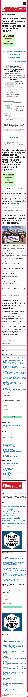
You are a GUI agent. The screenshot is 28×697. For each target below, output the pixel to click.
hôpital (3, 514)
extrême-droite (17, 510)
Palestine (5, 521)
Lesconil (5, 516)
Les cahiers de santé (7, 474)
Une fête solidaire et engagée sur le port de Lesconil (14, 376)
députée (7, 144)
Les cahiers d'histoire (8, 473)
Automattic (4, 695)
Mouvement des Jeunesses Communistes (12, 451)
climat (24, 506)
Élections (8, 143)
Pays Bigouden (14, 521)
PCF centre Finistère (7, 454)
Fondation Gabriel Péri (8, 434)
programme (9, 523)
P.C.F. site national (7, 452)
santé (24, 523)
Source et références (20, 61)
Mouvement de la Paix (6, 518)
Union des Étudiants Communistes (10, 456)
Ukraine (19, 525)
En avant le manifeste (7, 445)
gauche (11, 144)
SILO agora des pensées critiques (10, 478)
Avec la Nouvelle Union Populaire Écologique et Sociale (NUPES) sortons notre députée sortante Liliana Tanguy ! (14, 24)
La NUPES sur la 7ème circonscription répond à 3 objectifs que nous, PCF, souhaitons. (13, 219)
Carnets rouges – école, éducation (10, 463)
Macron (21, 515)
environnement (4, 509)
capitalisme (18, 506)
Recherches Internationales (9, 477)
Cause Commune (6, 464)
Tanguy (23, 144)
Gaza (21, 512)
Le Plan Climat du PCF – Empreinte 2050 (12, 383)
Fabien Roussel (7, 512)
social (12, 525)
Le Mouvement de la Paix (8, 428)
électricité (11, 526)
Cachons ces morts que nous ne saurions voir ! (13, 385)
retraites (18, 523)
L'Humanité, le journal (8, 468)
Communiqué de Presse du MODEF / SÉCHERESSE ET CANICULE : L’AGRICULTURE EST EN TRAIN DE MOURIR (14, 373)
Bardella (6, 506)
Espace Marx (6, 426)
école (7, 526)
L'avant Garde (6, 467)
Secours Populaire (6, 525)
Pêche (13, 523)
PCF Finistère (6, 455)
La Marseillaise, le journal (8, 469)
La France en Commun (8, 449)
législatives (15, 144)
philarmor (15, 293)
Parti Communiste (10, 342)
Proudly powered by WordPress (9, 694)
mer (24, 515)
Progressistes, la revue (8, 475)
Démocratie (8, 209)
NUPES (20, 144)
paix (18, 518)
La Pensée (5, 470)
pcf (18, 295)
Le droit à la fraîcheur (8, 384)
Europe (10, 510)
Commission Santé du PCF (8, 444)
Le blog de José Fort (7, 437)
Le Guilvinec (13, 514)
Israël (7, 514)
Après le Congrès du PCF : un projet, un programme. (14, 377)
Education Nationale (18, 508)
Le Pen (19, 514)
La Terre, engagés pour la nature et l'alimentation (14, 472)
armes (3, 506)
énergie (16, 526)
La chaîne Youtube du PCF (8, 448)
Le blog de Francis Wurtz (8, 436)
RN (22, 523)
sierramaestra (16, 142)
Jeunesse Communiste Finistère (10, 446)
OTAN (15, 518)
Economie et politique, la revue (10, 466)
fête (14, 512)
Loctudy (11, 516)
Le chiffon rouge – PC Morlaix (9, 450)
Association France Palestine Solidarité (12, 425)
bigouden (11, 506)
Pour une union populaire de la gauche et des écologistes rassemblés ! (13, 304)
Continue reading (15, 203)
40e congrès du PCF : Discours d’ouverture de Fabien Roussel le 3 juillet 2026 (13, 381)
